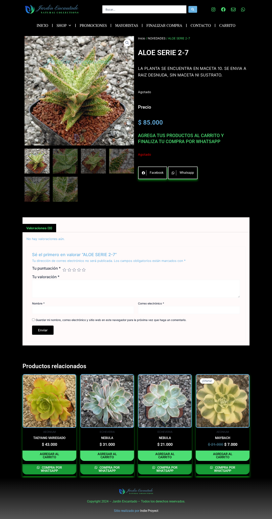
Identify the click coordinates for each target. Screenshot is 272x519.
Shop (62, 25)
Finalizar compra (164, 25)
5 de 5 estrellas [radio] (84, 270)
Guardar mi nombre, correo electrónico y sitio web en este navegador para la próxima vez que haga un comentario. (111, 320)
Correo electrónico (151, 303)
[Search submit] (192, 9)
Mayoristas (126, 25)
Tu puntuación (46, 268)
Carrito (227, 25)
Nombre (38, 303)
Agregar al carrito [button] (49, 455)
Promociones (93, 25)
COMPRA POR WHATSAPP (51, 469)
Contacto (201, 25)
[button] (127, 42)
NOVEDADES (156, 38)
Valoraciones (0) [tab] (39, 228)
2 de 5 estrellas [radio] (69, 270)
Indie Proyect (149, 511)
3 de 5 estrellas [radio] (74, 270)
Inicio (42, 25)
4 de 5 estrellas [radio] (79, 270)
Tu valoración (46, 276)
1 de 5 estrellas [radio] (64, 270)
